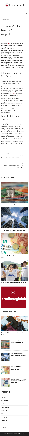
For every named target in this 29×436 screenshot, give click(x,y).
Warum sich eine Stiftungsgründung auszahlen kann (13, 282)
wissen (14, 93)
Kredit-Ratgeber (5, 407)
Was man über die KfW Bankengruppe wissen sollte (13, 230)
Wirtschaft (3, 427)
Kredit (2, 403)
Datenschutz (22, 433)
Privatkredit (4, 417)
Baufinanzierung (5, 400)
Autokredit (3, 397)
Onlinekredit (4, 414)
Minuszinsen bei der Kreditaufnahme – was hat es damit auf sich (19, 368)
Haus (8, 43)
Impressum (16, 433)
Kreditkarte (4, 410)
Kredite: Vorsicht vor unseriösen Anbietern (11, 204)
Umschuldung (4, 424)
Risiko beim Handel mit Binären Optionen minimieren (15, 157)
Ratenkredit (4, 420)
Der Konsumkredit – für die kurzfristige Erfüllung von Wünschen (18, 380)
